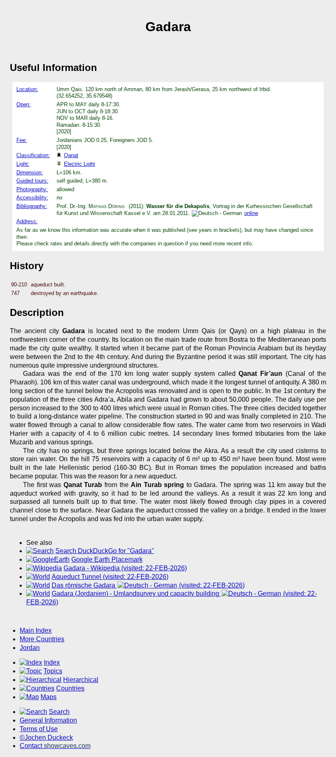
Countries (70, 688)
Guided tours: (32, 181)
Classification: (33, 155)
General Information (48, 720)
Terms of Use (39, 728)
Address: (27, 221)
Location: (27, 89)
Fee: (21, 140)
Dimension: (29, 172)
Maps (49, 696)
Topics (52, 671)
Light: (23, 164)
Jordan (30, 647)
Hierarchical (80, 679)
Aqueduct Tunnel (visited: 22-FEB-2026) (110, 576)
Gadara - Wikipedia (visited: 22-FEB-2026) (125, 568)
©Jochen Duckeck (46, 737)
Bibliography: (31, 206)
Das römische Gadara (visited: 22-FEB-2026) (148, 585)
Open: (23, 104)
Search (59, 711)
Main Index (36, 630)
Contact (55, 745)
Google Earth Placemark (107, 559)
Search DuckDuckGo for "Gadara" (104, 550)
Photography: (32, 189)
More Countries (42, 639)
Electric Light (79, 164)
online (251, 213)
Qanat (71, 155)
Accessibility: (32, 197)
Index (52, 662)
